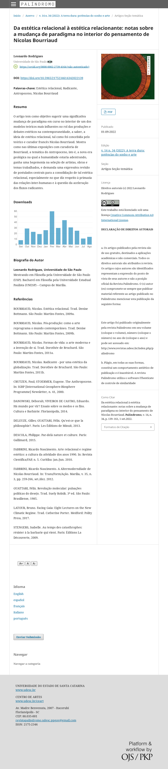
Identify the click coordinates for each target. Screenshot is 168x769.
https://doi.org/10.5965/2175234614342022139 (51, 78)
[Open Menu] (13, 4)
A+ (21, 563)
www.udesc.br (26, 690)
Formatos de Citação (116, 427)
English (19, 594)
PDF (110, 112)
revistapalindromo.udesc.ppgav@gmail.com (46, 720)
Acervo (29, 15)
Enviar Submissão (28, 637)
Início (17, 15)
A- (34, 563)
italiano (19, 612)
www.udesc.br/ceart (30, 701)
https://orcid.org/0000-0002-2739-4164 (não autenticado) (54, 66)
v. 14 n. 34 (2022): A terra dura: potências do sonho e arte (74, 15)
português (21, 618)
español (19, 600)
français (19, 606)
